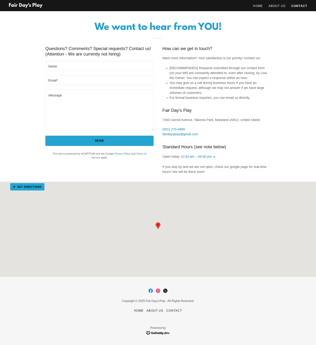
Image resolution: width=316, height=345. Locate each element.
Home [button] (139, 310)
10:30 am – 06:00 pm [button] (196, 156)
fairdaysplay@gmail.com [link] (180, 134)
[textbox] (99, 66)
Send (99, 140)
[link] (25, 6)
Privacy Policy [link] (122, 153)
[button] (213, 157)
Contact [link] (299, 6)
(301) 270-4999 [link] (173, 129)
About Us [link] (277, 6)
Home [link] (258, 6)
